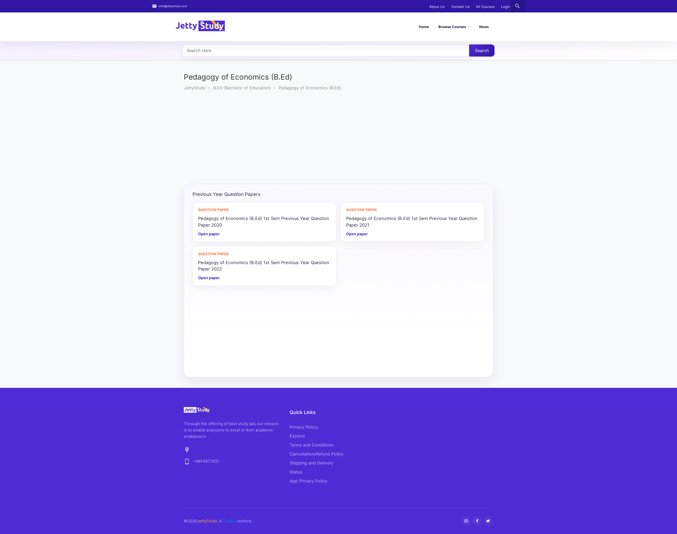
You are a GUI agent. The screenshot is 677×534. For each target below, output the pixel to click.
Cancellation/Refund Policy (317, 454)
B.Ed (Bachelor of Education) (242, 87)
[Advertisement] (338, 139)
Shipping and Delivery (311, 463)
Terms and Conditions (311, 445)
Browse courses (452, 27)
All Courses (485, 6)
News (484, 27)
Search (482, 50)
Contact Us (460, 6)
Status (296, 472)
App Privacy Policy (308, 481)
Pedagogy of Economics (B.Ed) (309, 87)
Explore (297, 436)
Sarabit (229, 520)
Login (505, 6)
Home (424, 27)
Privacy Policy (304, 427)
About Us (437, 6)
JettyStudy (195, 87)
